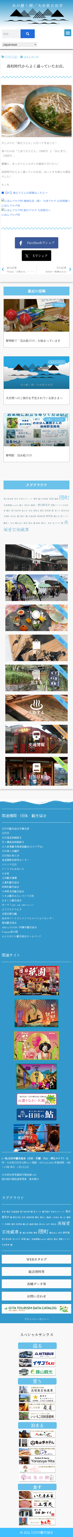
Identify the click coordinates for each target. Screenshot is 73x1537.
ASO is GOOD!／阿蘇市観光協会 (19, 927)
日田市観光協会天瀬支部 (15, 828)
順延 (38, 523)
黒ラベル (64, 516)
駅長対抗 (65, 510)
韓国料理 (41, 516)
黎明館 (49, 516)
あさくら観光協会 (12, 900)
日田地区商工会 (10, 855)
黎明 (35, 498)
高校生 (27, 505)
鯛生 (8, 510)
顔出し (44, 523)
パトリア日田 (9, 864)
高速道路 (32, 516)
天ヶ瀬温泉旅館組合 (13, 842)
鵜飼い (34, 505)
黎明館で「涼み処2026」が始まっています (33, 340)
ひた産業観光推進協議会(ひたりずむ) (22, 846)
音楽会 (13, 516)
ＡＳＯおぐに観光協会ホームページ (21, 936)
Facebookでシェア (39, 242)
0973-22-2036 (46, 1162)
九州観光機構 (9, 878)
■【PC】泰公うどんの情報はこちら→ (24, 192)
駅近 (30, 523)
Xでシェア (38, 255)
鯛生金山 (19, 523)
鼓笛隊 (48, 510)
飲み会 (25, 510)
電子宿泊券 (8, 498)
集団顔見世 (44, 505)
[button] (67, 32)
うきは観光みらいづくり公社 (18, 895)
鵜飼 (56, 498)
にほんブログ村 (10, 205)
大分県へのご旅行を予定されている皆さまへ (34, 398)
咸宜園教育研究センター (15, 860)
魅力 (21, 505)
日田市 (5, 833)
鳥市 (12, 523)
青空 (16, 498)
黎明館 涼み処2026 (19, 455)
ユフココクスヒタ (12, 909)
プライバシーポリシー (36, 1319)
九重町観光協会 (10, 882)
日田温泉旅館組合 (12, 837)
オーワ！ (17, 904)
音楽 (50, 523)
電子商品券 (16, 510)
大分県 (5, 873)
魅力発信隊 (43, 498)
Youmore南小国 (10, 931)
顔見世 (36, 510)
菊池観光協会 (9, 922)
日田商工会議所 (10, 851)
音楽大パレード (26, 498)
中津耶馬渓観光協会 (13, 891)
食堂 (30, 510)
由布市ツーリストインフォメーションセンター (28, 918)
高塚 (51, 498)
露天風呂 (21, 516)
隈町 (64, 497)
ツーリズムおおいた (13, 869)
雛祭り (6, 523)
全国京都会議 (9, 913)
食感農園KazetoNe (11, 505)
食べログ (56, 523)
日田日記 (11, 57)
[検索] (28, 33)
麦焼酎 (6, 516)
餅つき (58, 510)
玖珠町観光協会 (10, 887)
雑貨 (42, 510)
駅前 (26, 523)
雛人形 (57, 516)
